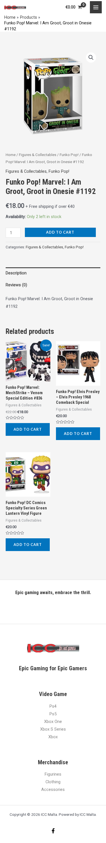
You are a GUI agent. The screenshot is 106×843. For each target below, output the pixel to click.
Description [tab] (16, 273)
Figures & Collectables (37, 155)
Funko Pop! (69, 155)
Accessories (53, 789)
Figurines (53, 774)
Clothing (53, 781)
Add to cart (60, 232)
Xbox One (53, 721)
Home (11, 155)
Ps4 (53, 706)
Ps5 (53, 713)
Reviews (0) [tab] (16, 284)
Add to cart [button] (28, 429)
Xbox (53, 736)
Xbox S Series (53, 729)
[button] (91, 57)
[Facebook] (53, 830)
